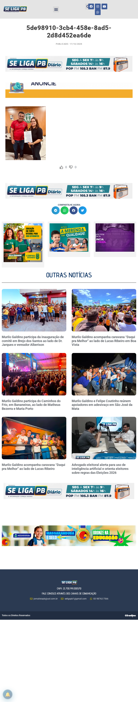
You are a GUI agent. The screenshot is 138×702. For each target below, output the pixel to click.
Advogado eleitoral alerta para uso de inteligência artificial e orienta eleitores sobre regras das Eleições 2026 (100, 468)
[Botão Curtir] (61, 167)
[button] (56, 9)
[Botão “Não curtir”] (71, 167)
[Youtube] (104, 6)
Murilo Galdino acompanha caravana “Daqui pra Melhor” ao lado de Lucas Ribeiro (33, 467)
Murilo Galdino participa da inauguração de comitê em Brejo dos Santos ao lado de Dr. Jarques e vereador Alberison (33, 341)
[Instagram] (98, 6)
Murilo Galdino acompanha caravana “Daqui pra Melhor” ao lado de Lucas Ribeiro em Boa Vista (104, 341)
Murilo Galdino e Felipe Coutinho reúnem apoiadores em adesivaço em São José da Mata (102, 405)
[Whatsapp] (98, 12)
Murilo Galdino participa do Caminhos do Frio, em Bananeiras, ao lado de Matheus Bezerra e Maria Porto (31, 405)
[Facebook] (91, 6)
